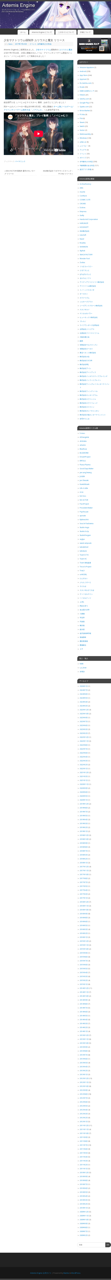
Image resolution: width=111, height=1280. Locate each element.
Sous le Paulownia (86, 523)
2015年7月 (84, 961)
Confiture (83, 196)
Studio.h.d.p (84, 531)
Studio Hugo (84, 527)
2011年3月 (84, 1161)
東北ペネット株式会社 (88, 353)
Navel (82, 239)
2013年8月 (84, 1051)
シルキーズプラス (86, 302)
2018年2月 (84, 859)
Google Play (84, 103)
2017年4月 (84, 890)
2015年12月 (84, 941)
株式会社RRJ (84, 364)
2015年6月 (84, 965)
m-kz (81, 492)
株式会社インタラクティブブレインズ (93, 376)
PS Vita (82, 114)
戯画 (81, 341)
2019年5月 (84, 815)
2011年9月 (84, 1137)
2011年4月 (84, 1157)
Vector (82, 130)
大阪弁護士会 (84, 337)
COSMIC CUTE (85, 200)
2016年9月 (84, 914)
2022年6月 (84, 753)
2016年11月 (84, 906)
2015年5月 (84, 968)
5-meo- (82, 433)
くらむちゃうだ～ (86, 266)
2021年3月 (84, 776)
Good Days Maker (87, 468)
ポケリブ (83, 157)
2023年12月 (84, 710)
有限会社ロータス (86, 349)
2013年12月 (84, 1035)
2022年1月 (84, 768)
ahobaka (83, 441)
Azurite (82, 192)
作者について (85, 32)
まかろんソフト (85, 278)
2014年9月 (84, 1000)
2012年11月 (84, 1082)
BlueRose (83, 449)
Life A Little (84, 488)
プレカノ (83, 321)
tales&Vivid (84, 547)
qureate (83, 515)
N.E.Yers (83, 496)
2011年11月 (84, 1129)
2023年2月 (84, 733)
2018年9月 (84, 843)
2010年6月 (84, 1188)
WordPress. (76, 1273)
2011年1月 (84, 1168)
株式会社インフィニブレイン (90, 380)
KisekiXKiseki (84, 484)
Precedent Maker (86, 508)
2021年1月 (84, 780)
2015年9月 (84, 953)
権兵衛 (82, 625)
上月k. (82, 602)
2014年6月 (84, 1012)
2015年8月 (84, 957)
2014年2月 (84, 1027)
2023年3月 (84, 729)
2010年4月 (84, 1196)
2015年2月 (84, 980)
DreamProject (85, 457)
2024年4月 (84, 702)
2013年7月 (84, 1055)
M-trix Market (85, 110)
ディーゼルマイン (86, 594)
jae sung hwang (86, 472)
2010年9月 (84, 1176)
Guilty (82, 215)
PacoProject (84, 504)
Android (83, 71)
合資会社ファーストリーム (89, 333)
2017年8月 (84, 878)
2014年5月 (84, 1016)
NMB (81, 664)
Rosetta (83, 243)
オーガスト (84, 294)
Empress (83, 211)
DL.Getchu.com (85, 83)
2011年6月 (84, 1149)
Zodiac (82, 262)
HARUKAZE (84, 223)
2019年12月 (84, 804)
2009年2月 (84, 1235)
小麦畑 (82, 614)
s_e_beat (83, 668)
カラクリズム (84, 298)
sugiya (82, 539)
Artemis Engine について (42, 32)
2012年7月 (84, 1098)
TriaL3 (82, 570)
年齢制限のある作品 (87, 165)
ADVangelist (84, 437)
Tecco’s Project (85, 566)
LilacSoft (83, 235)
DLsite (82, 87)
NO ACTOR (84, 500)
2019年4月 (84, 819)
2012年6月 (84, 1102)
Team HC (83, 559)
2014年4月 (84, 1019)
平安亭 (82, 617)
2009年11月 (84, 1216)
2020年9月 (84, 788)
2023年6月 (84, 725)
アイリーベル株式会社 (88, 286)
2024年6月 (84, 694)
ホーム (23, 32)
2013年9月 (84, 1047)
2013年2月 (84, 1070)
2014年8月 (84, 1004)
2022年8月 (84, 745)
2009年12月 (84, 1212)
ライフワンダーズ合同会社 (89, 325)
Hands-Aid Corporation (89, 219)
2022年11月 (84, 741)
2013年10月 (84, 1043)
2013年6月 (84, 1059)
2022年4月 (84, 757)
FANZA (82, 95)
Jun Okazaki (84, 480)
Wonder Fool (85, 258)
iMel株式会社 (84, 231)
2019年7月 (84, 812)
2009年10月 (84, 1219)
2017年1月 (84, 898)
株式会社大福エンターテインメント (93, 415)
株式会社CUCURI (86, 360)
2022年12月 (84, 737)
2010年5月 (84, 1192)
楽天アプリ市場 (85, 169)
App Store (83, 75)
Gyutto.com (84, 106)
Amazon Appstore (87, 67)
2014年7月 (84, 1008)
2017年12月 (84, 866)
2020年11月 (84, 784)
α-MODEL (83, 574)
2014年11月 (84, 992)
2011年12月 (84, 1125)
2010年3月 (84, 1200)
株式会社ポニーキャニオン (89, 411)
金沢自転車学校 (85, 633)
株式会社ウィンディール (89, 391)
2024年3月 (84, 706)
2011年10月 (84, 1133)
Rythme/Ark (84, 519)
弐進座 (82, 621)
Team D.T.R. (84, 555)
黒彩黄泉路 (84, 641)
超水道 (82, 629)
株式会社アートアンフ (88, 372)
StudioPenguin (85, 535)
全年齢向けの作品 (44, 44)
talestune (83, 551)
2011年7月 (84, 1145)
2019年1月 (84, 831)
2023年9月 (84, 717)
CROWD (83, 203)
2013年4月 (84, 1066)
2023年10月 (84, 713)
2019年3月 (84, 823)
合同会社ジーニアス (87, 329)
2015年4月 (84, 972)
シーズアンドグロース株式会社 (91, 305)
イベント (33, 44)
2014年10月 (84, 996)
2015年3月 (84, 976)
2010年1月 (84, 1208)
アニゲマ (83, 150)
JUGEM (82, 476)
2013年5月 (84, 1063)
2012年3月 (84, 1114)
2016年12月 (84, 902)
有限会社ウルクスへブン (89, 345)
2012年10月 (84, 1086)
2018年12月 (84, 835)
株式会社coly (84, 356)
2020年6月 (84, 792)
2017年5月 (84, 886)
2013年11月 (84, 1039)
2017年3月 (84, 894)
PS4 (81, 118)
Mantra (66, 1273)
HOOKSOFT (84, 227)
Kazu (10, 44)
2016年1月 (84, 937)
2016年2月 (84, 933)
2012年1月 (84, 1121)
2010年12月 (84, 1172)
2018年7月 (84, 851)
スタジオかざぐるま (87, 590)
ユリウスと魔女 (65, 49)
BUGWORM (84, 453)
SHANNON (84, 247)
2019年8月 (84, 808)
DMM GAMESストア (87, 91)
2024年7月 (84, 690)
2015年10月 (84, 949)
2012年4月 (84, 1110)
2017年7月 (84, 882)
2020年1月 (84, 800)
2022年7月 (84, 749)
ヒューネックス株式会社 (89, 317)
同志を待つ (84, 606)
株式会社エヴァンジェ (88, 399)
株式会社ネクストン (87, 407)
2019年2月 (84, 827)
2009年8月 (84, 1227)
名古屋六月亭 (84, 610)
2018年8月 (84, 847)
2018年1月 (84, 863)
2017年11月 (84, 870)
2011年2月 (84, 1165)
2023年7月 (84, 721)
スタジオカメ (84, 309)
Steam (82, 122)
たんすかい (84, 578)
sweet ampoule (86, 543)
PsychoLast (84, 512)
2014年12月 (84, 988)
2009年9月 (84, 1223)
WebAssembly (85, 134)
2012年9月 (84, 1090)
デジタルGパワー (86, 313)
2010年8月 (84, 1180)
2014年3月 (84, 1023)
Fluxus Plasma (85, 464)
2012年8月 (84, 1094)
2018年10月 (84, 839)
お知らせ (83, 142)
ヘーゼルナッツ (85, 598)
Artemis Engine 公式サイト (41, 1273)
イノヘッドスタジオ (87, 290)
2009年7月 (84, 1231)
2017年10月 (84, 874)
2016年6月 (84, 921)
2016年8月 (84, 917)
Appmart (83, 79)
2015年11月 (84, 945)
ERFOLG (83, 461)
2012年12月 (84, 1078)
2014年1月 (84, 1031)
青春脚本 (83, 637)
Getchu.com (84, 99)
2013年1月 (84, 1074)
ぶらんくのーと (85, 582)
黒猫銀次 (83, 645)
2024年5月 (84, 698)
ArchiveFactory (85, 184)
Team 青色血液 (85, 563)
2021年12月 (84, 772)
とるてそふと (84, 270)
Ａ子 (81, 649)
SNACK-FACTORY (86, 254)
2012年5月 (84, 1106)
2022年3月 (84, 761)
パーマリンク (20, 161)
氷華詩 (82, 671)
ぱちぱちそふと (85, 274)
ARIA (81, 188)
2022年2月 (84, 764)
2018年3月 (84, 855)
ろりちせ (83, 586)
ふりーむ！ (84, 146)
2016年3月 (84, 929)
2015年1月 (84, 984)
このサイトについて (66, 32)
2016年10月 (84, 910)
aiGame (83, 445)
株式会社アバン (85, 368)
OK (107, 1245)
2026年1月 (84, 686)
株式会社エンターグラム (89, 395)
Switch (82, 126)
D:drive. (83, 207)
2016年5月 (84, 925)
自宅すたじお (84, 419)
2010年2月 (84, 1204)
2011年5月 (84, 1153)
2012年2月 (84, 1117)
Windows (83, 138)
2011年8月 (84, 1141)
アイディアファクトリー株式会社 (92, 282)
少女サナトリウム (43, 49)
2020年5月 (84, 796)
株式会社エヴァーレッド (89, 403)
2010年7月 (84, 1184)
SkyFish (82, 251)
